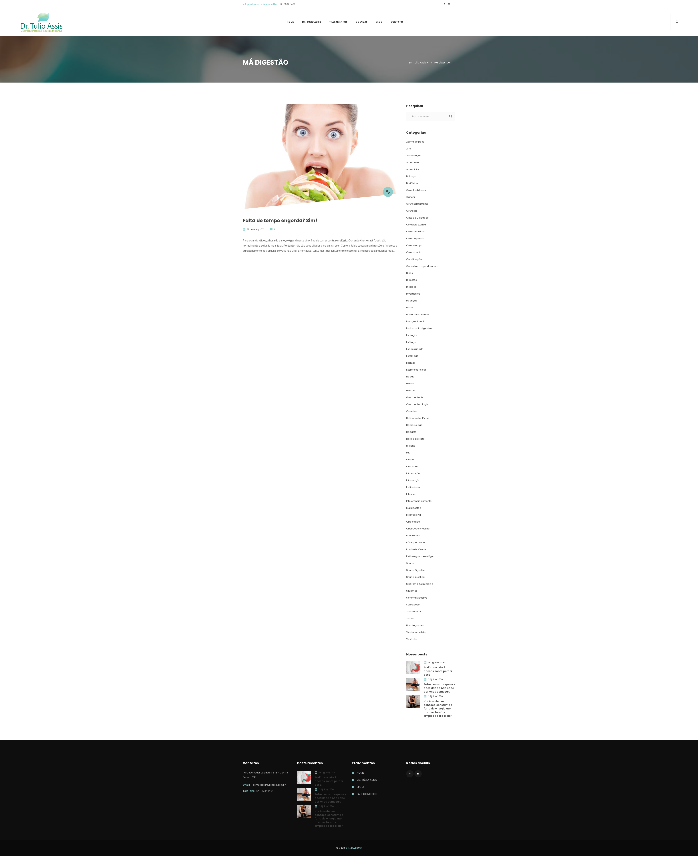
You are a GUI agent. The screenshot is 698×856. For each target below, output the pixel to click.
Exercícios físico (416, 369)
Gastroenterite (415, 397)
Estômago (412, 356)
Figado (410, 376)
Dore (409, 307)
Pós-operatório (415, 542)
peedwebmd (354, 848)
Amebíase (412, 162)
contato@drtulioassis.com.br (269, 784)
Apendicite (412, 169)
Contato (396, 21)
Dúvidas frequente (417, 314)
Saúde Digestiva (416, 570)
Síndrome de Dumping (419, 584)
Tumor (410, 618)
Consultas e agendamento (422, 266)
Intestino (411, 494)
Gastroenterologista (418, 404)
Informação (413, 480)
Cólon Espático (415, 238)
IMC (408, 452)
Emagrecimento (416, 321)
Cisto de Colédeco (417, 217)
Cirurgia (411, 211)
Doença (362, 21)
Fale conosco (367, 794)
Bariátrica (412, 183)
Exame (411, 363)
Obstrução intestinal (418, 528)
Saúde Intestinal (415, 577)
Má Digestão (413, 508)
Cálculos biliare (416, 190)
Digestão (411, 280)
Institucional (413, 487)
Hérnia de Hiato (415, 439)
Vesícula (411, 639)
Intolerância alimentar (419, 501)
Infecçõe (412, 466)
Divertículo (413, 293)
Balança (411, 176)
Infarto (410, 459)
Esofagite (411, 335)
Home (290, 21)
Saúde (410, 563)
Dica (409, 273)
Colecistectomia (416, 224)
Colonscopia (414, 252)
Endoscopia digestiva (419, 328)
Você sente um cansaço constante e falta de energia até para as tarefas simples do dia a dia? (438, 708)
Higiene (410, 445)
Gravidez (411, 411)
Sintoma (411, 591)
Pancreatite (413, 535)
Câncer (410, 197)
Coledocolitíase (415, 231)
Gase (410, 383)
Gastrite (411, 390)
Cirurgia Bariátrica (417, 204)
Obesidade (413, 521)
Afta (408, 148)
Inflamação (413, 473)
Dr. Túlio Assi (311, 21)
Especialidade (414, 349)
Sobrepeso (413, 604)
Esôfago (411, 342)
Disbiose (411, 287)
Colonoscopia (414, 245)
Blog (379, 21)
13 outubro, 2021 (255, 229)
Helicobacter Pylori (417, 418)
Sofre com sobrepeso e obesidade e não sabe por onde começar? (439, 688)
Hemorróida (414, 425)
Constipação (414, 259)
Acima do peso (415, 141)
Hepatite (411, 432)
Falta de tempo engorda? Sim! (280, 220)
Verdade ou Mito (416, 632)
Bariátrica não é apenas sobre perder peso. (438, 671)
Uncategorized (415, 625)
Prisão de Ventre (416, 549)
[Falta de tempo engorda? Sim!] (388, 192)
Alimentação (414, 155)
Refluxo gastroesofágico (420, 556)
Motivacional (413, 515)
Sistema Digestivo (416, 597)
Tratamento (338, 21)
